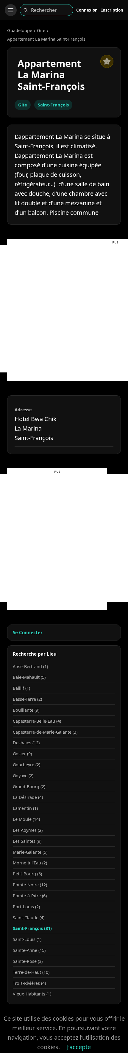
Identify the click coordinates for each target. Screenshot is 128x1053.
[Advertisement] (64, 308)
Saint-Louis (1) (27, 939)
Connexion (87, 10)
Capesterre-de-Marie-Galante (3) (45, 732)
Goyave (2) (23, 775)
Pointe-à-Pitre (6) (30, 896)
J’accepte (79, 1047)
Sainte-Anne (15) (29, 950)
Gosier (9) (22, 753)
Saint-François (53, 105)
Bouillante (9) (26, 710)
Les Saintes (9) (27, 841)
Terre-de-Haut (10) (31, 972)
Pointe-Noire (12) (30, 885)
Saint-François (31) (32, 928)
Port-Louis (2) (26, 906)
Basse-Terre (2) (27, 699)
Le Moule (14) (26, 819)
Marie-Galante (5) (30, 852)
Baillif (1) (21, 688)
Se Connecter (28, 632)
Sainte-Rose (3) (28, 961)
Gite (41, 30)
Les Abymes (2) (28, 830)
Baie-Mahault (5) (29, 677)
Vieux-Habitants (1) (32, 994)
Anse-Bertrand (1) (30, 666)
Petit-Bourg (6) (27, 874)
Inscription (112, 10)
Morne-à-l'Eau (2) (30, 863)
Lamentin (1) (25, 808)
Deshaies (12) (26, 742)
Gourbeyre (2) (26, 764)
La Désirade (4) (28, 797)
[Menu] (11, 10)
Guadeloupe (19, 30)
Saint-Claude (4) (28, 917)
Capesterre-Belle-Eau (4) (37, 721)
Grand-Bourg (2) (29, 786)
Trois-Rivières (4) (29, 983)
